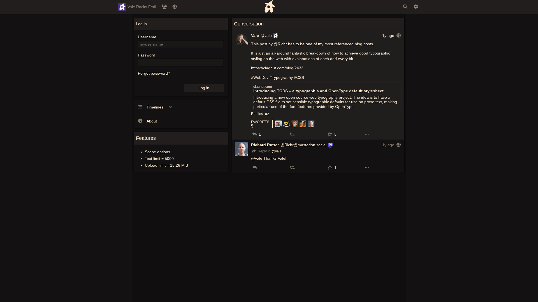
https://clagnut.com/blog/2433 (277, 68)
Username (147, 37)
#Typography (281, 77)
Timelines (155, 107)
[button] (254, 134)
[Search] (405, 7)
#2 (267, 114)
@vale (266, 35)
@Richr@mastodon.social (303, 145)
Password (146, 55)
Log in (203, 88)
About (152, 121)
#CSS (299, 77)
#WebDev (259, 77)
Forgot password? (154, 73)
